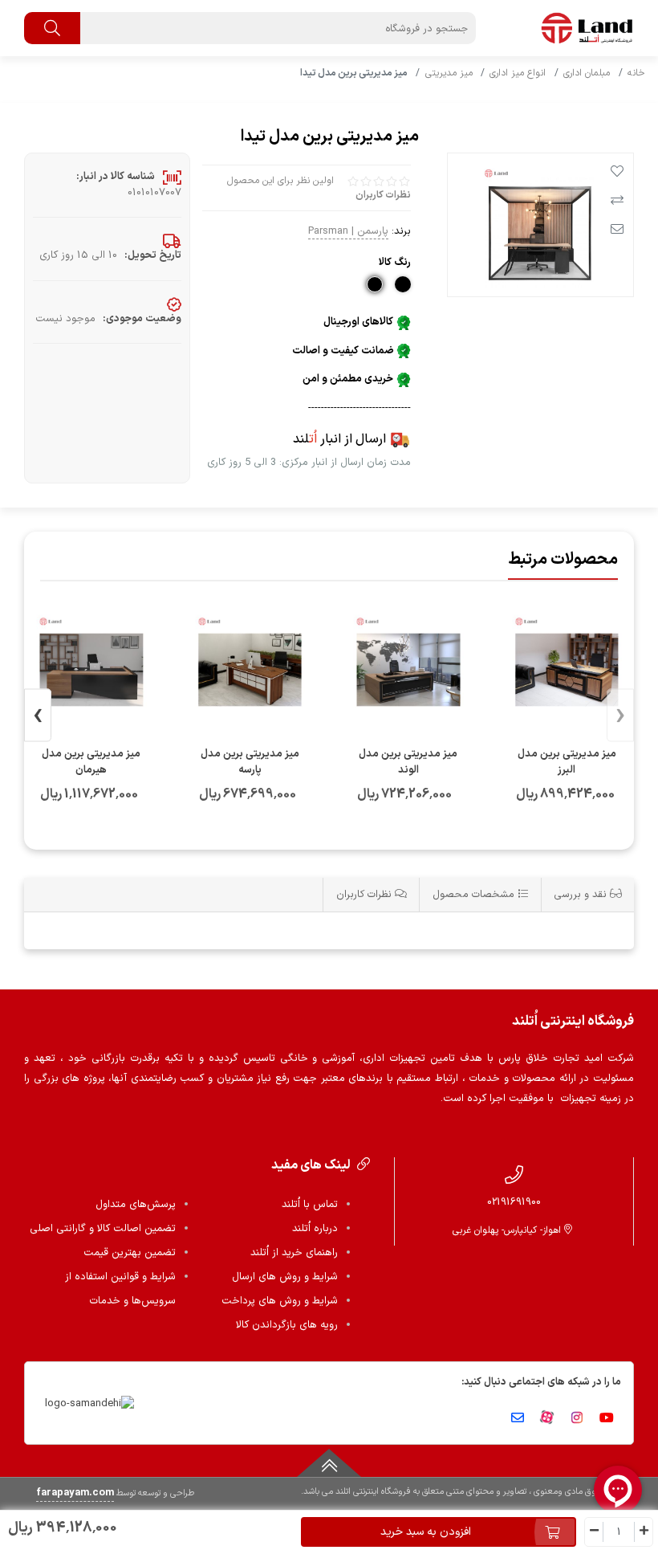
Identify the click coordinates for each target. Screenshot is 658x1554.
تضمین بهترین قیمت (129, 1253)
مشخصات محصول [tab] (475, 894)
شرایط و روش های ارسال (285, 1277)
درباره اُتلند (315, 1229)
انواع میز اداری (517, 73)
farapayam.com (75, 1493)
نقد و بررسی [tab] (582, 894)
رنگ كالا (395, 262)
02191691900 (514, 1201)
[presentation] (620, 715)
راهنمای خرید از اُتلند (294, 1253)
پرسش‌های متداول (135, 1205)
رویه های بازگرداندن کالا (287, 1325)
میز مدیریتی (449, 73)
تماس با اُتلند (310, 1205)
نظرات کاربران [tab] (365, 894)
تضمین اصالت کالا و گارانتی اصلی (103, 1229)
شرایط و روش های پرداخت (279, 1301)
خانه (636, 73)
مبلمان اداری (586, 73)
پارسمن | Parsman (348, 231)
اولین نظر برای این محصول (280, 180)
